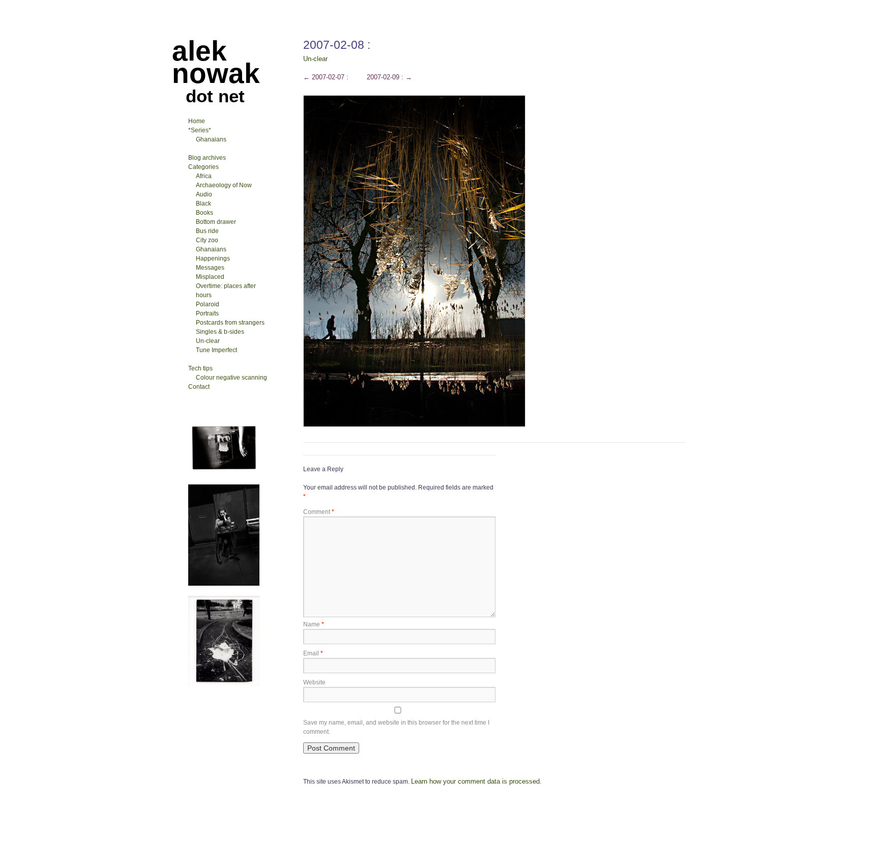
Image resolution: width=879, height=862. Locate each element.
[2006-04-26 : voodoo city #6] (223, 583)
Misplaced (210, 276)
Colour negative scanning (231, 377)
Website (314, 682)
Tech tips (200, 368)
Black (203, 203)
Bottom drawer (216, 221)
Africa (204, 176)
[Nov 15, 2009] (223, 472)
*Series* (199, 130)
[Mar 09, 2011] (223, 683)
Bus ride (207, 231)
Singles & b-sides (220, 331)
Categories (203, 166)
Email (313, 653)
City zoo (207, 240)
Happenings (213, 258)
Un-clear (315, 59)
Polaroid (207, 304)
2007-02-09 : (389, 77)
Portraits (207, 313)
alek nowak (216, 62)
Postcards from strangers (230, 322)
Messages (210, 267)
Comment (318, 511)
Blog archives (207, 157)
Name (313, 624)
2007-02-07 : (325, 77)
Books (204, 212)
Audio (204, 194)
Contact (199, 386)
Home (196, 121)
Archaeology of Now (224, 185)
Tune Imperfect (216, 350)
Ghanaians (211, 139)
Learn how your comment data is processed (475, 781)
